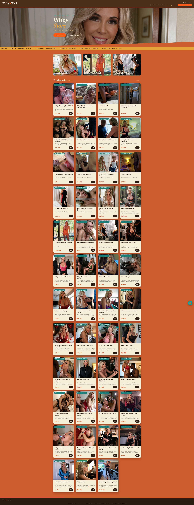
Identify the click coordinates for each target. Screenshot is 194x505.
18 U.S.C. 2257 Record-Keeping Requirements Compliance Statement (92, 503)
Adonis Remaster (126, 174)
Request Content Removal (120, 503)
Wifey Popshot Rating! (127, 208)
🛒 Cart (190, 2)
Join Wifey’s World (184, 5)
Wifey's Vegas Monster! (106, 242)
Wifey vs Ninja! (125, 277)
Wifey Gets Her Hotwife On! (85, 345)
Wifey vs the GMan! (127, 345)
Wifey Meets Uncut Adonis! (129, 311)
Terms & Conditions (72, 503)
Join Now (189, 500)
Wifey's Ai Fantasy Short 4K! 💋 (63, 106)
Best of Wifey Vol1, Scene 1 (62, 482)
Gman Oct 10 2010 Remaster (107, 140)
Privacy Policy (111, 503)
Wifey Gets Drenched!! (106, 345)
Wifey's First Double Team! (62, 277)
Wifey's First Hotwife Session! (85, 242)
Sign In (184, 500)
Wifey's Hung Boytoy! (60, 311)
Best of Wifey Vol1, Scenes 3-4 (130, 448)
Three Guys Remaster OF (84, 174)
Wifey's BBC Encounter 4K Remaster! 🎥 (85, 106)
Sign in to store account (158, 5)
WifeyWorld (10, 3)
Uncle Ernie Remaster (83, 140)
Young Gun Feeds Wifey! (128, 379)
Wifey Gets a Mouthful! (83, 379)
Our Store (178, 500)
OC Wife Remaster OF (61, 208)
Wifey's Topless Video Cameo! (63, 242)
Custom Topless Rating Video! (108, 482)
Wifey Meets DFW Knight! (128, 242)
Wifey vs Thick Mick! (105, 277)
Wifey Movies (74, 35)
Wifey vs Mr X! (81, 482)
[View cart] (190, 303)
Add (71, 113)
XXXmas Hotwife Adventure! (107, 413)
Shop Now (59, 35)
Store (184, 2)
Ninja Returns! (103, 106)
